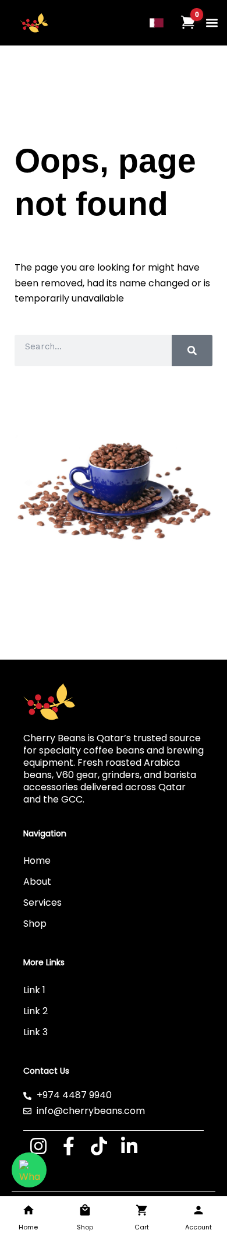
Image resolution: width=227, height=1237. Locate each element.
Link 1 (34, 990)
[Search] (192, 350)
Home (37, 860)
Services (42, 902)
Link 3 (35, 1032)
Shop (35, 923)
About (37, 881)
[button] (211, 23)
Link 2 (35, 1011)
